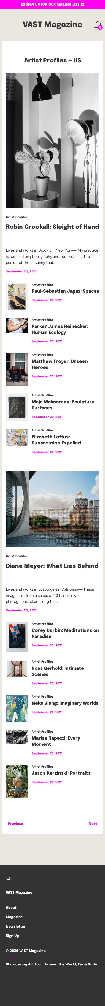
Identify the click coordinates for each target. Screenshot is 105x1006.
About (11, 908)
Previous (15, 824)
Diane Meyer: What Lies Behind (52, 566)
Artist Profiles (45, 61)
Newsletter (16, 926)
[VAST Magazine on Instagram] (8, 878)
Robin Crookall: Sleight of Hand (52, 227)
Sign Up (12, 936)
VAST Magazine (53, 25)
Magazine (14, 917)
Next (93, 824)
